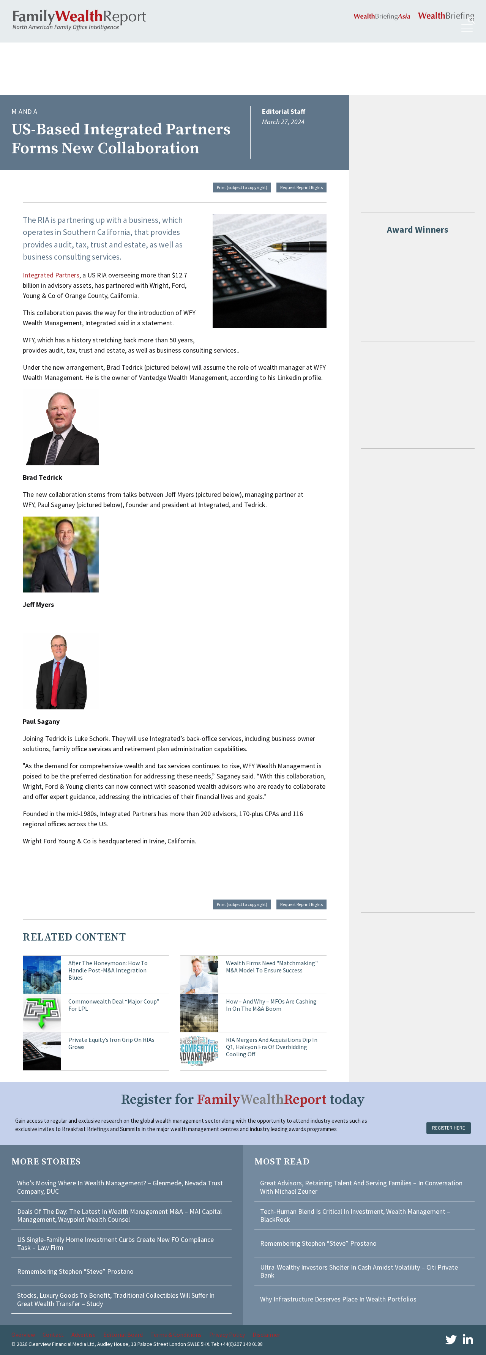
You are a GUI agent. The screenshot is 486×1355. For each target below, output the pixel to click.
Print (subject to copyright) (242, 187)
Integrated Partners (51, 275)
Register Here (448, 1128)
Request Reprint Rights (301, 187)
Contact (53, 1334)
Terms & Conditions (176, 1334)
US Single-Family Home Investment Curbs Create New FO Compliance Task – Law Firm (115, 1243)
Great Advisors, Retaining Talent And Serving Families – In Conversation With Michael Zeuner (361, 1187)
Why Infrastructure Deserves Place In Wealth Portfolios (338, 1299)
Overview (23, 1334)
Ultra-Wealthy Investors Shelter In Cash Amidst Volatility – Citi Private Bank (359, 1271)
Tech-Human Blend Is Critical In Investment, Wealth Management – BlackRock (355, 1215)
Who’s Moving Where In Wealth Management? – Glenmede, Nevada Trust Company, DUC (120, 1187)
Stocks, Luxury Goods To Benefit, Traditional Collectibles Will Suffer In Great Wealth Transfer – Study (116, 1299)
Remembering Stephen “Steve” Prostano (75, 1271)
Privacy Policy (227, 1334)
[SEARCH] (471, 20)
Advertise (83, 1334)
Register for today (243, 1099)
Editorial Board (123, 1334)
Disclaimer (266, 1334)
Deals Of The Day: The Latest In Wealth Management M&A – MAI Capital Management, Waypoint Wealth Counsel (119, 1215)
